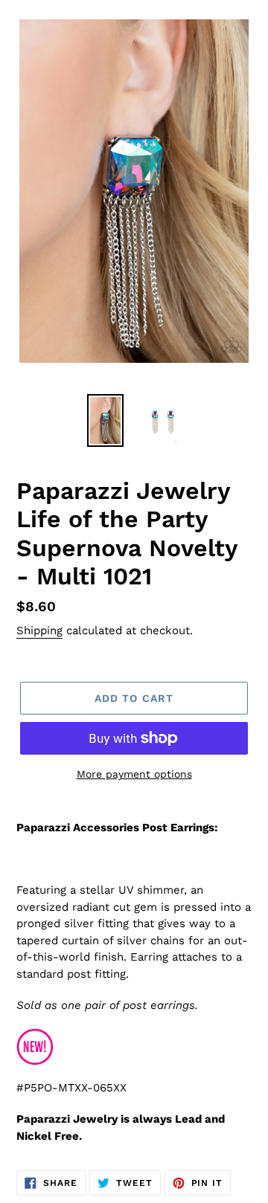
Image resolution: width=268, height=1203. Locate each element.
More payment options (134, 774)
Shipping (39, 630)
